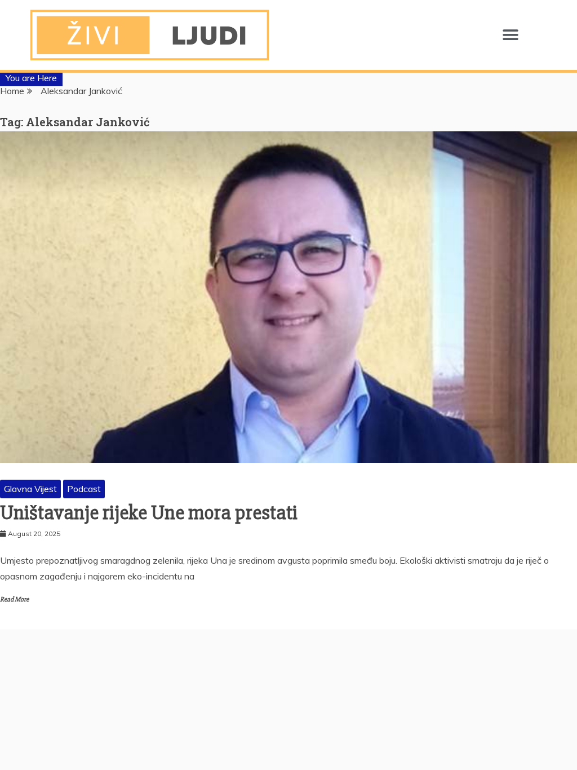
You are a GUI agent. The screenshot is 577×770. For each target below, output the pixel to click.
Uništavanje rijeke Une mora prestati (149, 513)
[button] (510, 35)
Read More (14, 599)
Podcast (84, 488)
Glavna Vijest (30, 488)
